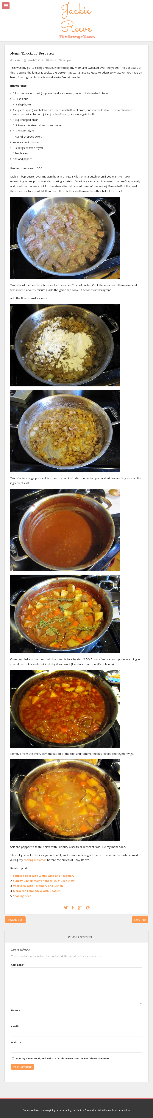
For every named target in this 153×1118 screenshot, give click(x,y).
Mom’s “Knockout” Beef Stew (32, 53)
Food (53, 60)
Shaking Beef (22, 896)
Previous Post (15, 919)
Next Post (140, 919)
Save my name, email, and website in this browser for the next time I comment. (63, 1058)
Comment (17, 964)
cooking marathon (35, 860)
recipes (67, 60)
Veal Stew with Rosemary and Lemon (38, 886)
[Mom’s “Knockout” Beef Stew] (66, 908)
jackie (17, 60)
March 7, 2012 (35, 60)
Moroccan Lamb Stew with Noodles (36, 891)
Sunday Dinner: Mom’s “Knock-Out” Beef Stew (43, 881)
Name (15, 1010)
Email (15, 1026)
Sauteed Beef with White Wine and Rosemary (43, 876)
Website (16, 1042)
